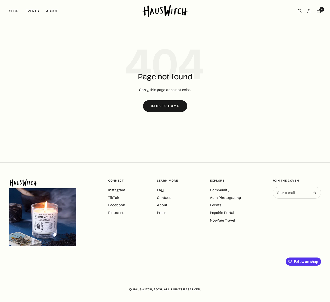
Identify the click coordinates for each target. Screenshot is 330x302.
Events (215, 205)
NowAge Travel (222, 220)
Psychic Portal (222, 213)
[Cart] (319, 11)
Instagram (116, 190)
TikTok (113, 197)
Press (161, 213)
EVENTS (32, 11)
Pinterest (115, 213)
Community (219, 190)
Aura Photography (225, 197)
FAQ (160, 190)
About (162, 205)
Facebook (116, 205)
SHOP (13, 11)
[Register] (315, 192)
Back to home (165, 106)
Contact (164, 197)
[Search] (300, 11)
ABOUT (52, 11)
